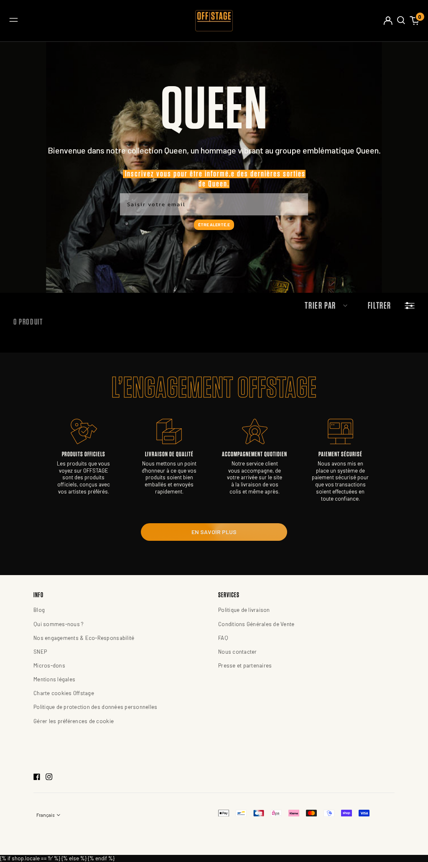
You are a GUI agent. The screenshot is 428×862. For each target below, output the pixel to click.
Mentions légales (54, 679)
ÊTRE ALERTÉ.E (214, 224)
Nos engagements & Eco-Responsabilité (83, 637)
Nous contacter (237, 651)
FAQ (223, 637)
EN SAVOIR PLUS (214, 531)
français (45, 815)
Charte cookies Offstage (63, 693)
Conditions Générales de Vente (256, 624)
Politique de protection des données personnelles (95, 706)
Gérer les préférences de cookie (73, 721)
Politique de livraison (244, 609)
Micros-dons (49, 665)
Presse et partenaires (245, 665)
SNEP (40, 651)
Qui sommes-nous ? (58, 624)
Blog (39, 609)
